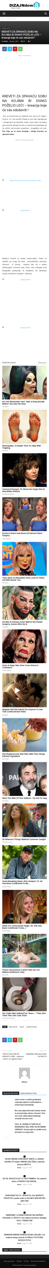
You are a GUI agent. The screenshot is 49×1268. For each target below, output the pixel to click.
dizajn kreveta (13, 1027)
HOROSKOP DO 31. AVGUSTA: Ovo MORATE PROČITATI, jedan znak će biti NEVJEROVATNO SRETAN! (24, 1198)
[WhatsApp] (20, 49)
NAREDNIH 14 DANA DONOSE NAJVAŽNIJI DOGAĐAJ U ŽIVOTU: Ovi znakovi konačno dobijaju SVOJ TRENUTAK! (24, 1218)
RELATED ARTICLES (11, 1093)
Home (3, 19)
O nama (26, 1261)
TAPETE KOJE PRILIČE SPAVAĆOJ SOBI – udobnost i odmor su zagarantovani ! (13, 1056)
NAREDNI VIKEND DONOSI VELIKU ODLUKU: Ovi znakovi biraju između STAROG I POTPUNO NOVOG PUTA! (24, 1237)
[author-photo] (24, 1079)
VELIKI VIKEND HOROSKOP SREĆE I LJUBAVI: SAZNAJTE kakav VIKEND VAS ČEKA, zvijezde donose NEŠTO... (24, 1162)
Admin (6, 41)
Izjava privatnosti (9, 1261)
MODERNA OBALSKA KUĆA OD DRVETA (36, 1055)
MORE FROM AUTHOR (28, 1093)
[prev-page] (3, 1138)
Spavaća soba (11, 19)
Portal (19, 1167)
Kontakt (19, 1261)
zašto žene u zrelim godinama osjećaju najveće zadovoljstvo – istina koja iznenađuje (29, 1102)
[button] (4, 14)
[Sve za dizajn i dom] (24, 5)
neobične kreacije (31, 1027)
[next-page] (7, 1138)
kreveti (22, 1027)
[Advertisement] (24, 73)
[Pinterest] (15, 49)
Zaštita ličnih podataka (38, 1261)
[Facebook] (4, 49)
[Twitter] (10, 49)
